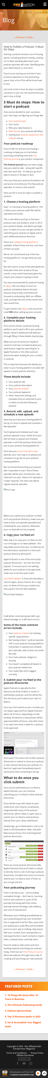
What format (14, 131)
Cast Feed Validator (13, 578)
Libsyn (9, 286)
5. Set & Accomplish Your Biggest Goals (23, 1024)
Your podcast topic (17, 121)
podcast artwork (21, 388)
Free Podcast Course (32, 951)
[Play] (38, 1073)
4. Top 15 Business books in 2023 (22, 1016)
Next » (30, 37)
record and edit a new (27, 451)
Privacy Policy (37, 1053)
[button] (3, 4)
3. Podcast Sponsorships (18, 1010)
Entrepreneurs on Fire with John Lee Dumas (24, 4)
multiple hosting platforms (25, 242)
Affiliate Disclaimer (25, 1055)
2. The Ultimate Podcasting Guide (23, 1004)
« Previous (19, 37)
